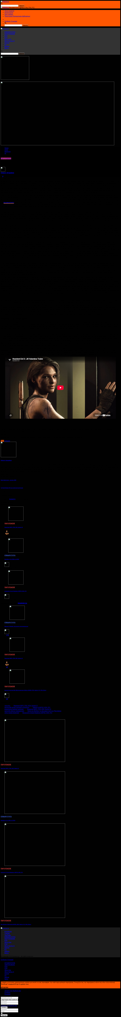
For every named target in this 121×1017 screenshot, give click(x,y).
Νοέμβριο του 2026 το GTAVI (12, 559)
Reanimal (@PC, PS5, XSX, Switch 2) (14, 527)
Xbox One (8, 39)
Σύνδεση (7, 992)
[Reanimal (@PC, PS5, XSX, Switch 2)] (15, 520)
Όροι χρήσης (9, 14)
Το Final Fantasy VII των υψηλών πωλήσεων (12, 487)
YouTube (8, 935)
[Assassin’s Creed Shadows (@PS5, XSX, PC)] (15, 584)
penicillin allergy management (14, 711)
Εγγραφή (7, 994)
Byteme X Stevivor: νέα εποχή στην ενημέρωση (16, 626)
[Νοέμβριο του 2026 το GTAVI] (15, 552)
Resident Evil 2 (9, 203)
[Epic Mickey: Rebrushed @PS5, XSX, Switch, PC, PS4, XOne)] (35, 917)
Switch (7, 43)
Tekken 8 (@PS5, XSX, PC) (41, 707)
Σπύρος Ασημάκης (7, 173)
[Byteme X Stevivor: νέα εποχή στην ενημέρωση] (17, 619)
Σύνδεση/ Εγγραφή (11, 21)
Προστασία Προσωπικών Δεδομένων (17, 16)
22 (7, 667)
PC (6, 44)
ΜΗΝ (22, 603)
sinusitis (7, 706)
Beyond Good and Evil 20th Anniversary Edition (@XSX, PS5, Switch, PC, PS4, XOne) (25, 690)
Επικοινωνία (9, 13)
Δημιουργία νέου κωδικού (9, 999)
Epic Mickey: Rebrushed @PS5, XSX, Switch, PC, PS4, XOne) (16, 924)
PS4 (6, 36)
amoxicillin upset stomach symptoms (17, 707)
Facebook (8, 932)
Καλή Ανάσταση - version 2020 (8, 480)
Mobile (7, 46)
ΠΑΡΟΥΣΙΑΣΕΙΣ (10, 34)
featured (7, 441)
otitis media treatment (12, 713)
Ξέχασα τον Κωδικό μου (13, 991)
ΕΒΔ (19, 603)
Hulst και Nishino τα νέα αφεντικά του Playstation (44, 711)
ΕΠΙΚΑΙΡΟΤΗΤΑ (10, 32)
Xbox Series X (9, 41)
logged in (12, 499)
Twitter (7, 933)
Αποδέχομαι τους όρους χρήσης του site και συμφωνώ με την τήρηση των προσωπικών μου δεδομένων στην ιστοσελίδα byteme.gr (36, 1013)
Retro (7, 48)
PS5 (6, 37)
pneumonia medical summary (14, 709)
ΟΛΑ (25, 603)
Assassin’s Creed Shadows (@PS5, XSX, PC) (16, 591)
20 (7, 699)
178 (7, 635)
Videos (7, 951)
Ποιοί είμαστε (9, 11)
